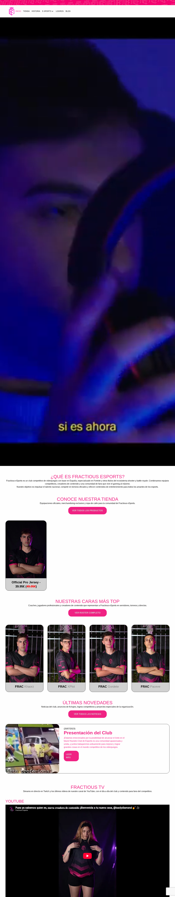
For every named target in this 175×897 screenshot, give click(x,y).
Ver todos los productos (87, 510)
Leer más (69, 756)
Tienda (26, 11)
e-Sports (46, 11)
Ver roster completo (87, 613)
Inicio (18, 11)
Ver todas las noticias (87, 714)
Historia (36, 11)
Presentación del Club (88, 732)
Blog (68, 11)
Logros (60, 11)
